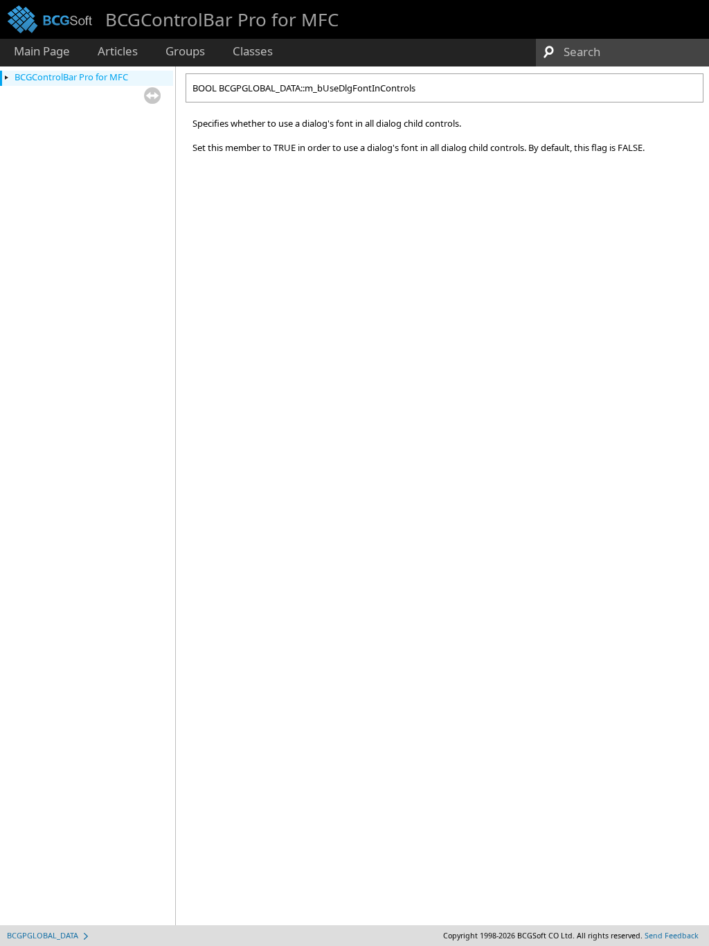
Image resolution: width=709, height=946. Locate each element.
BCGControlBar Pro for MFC (71, 77)
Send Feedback (672, 935)
